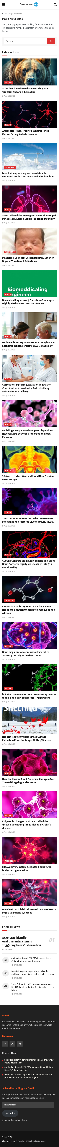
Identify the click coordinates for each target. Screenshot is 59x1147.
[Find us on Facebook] (5, 1044)
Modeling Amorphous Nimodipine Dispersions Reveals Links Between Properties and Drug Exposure (27, 434)
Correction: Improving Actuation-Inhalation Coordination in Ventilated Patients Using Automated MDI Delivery (26, 388)
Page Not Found (15, 14)
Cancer (8, 513)
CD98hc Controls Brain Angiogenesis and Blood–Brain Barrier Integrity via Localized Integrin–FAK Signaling (29, 564)
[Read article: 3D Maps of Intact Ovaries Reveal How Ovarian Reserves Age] (29, 459)
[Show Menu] (3, 4)
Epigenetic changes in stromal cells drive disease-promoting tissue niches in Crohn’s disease (26, 825)
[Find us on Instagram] (20, 1044)
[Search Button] (55, 4)
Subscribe (10, 1113)
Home (4, 14)
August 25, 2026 (9, 96)
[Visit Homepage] (29, 4)
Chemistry (9, 601)
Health (8, 125)
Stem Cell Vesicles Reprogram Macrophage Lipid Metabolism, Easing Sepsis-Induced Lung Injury (32, 987)
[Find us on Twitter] (12, 1044)
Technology (10, 167)
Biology (8, 83)
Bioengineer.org (8, 1141)
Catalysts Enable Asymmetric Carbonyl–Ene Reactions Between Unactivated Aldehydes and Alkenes (28, 610)
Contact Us (7, 1137)
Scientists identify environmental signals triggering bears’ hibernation (21, 941)
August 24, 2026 (9, 396)
